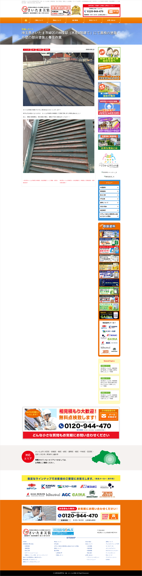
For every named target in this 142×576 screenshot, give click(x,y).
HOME (26, 20)
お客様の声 (59, 553)
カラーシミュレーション (31, 553)
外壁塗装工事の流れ (28, 544)
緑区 (33, 49)
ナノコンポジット (110, 553)
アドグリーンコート (111, 557)
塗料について (104, 202)
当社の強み (103, 206)
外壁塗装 (40, 49)
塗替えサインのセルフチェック (31, 561)
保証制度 (103, 210)
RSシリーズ (109, 555)
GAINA (108, 559)
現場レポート (59, 555)
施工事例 (75, 20)
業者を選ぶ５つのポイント (30, 559)
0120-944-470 (95, 11)
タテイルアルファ (110, 548)
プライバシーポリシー (93, 557)
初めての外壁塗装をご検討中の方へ (32, 557)
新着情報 (89, 550)
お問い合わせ (111, 20)
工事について (39, 20)
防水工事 (103, 195)
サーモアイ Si (109, 546)
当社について (93, 20)
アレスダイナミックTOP (112, 544)
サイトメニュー (91, 559)
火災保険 (89, 546)
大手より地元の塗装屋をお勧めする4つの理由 (109, 215)
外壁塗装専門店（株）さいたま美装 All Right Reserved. (72, 573)
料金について (57, 20)
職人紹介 (89, 553)
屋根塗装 (47, 49)
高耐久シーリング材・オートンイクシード (36, 555)
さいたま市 (26, 49)
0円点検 (102, 199)
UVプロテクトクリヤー (112, 550)
